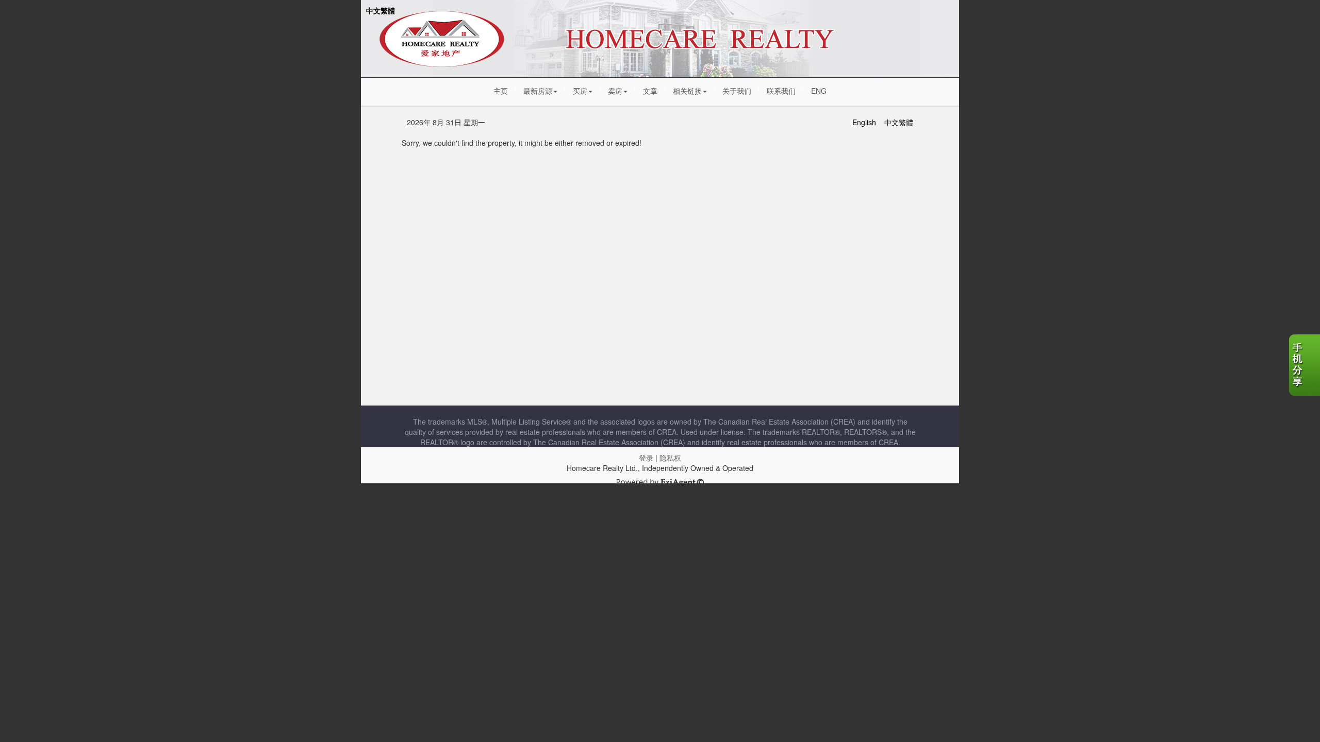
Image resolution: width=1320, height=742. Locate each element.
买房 (580, 91)
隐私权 (670, 457)
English (864, 122)
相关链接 (687, 91)
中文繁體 (380, 10)
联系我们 (781, 91)
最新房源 (537, 91)
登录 (646, 457)
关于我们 (736, 91)
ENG (819, 91)
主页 (500, 91)
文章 (650, 91)
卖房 (615, 91)
